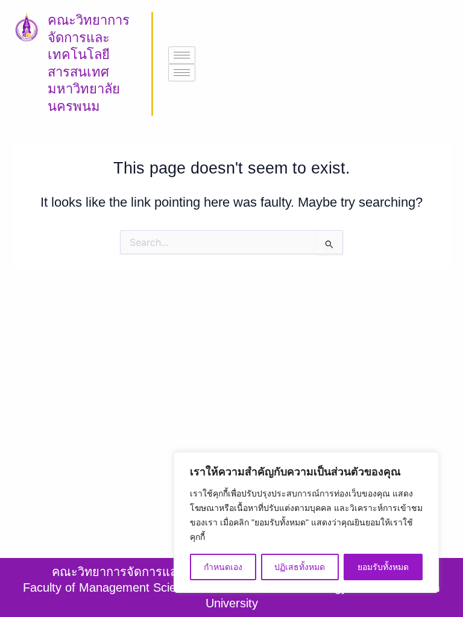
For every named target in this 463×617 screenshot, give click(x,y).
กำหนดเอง (223, 567)
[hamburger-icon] (181, 55)
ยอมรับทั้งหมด (383, 567)
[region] (306, 522)
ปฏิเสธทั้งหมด (299, 567)
